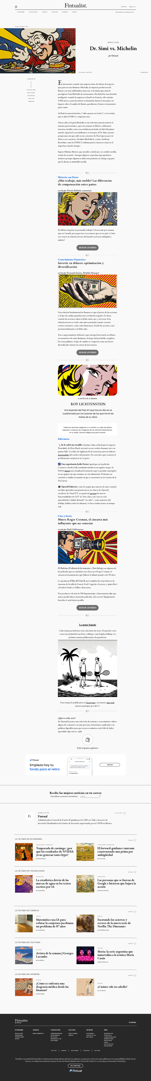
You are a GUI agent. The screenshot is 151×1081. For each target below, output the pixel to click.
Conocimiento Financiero (72, 259)
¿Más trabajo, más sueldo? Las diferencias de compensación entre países (85, 182)
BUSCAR (123, 6)
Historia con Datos (68, 177)
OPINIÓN (89, 1030)
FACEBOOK (31, 95)
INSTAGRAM (74, 1050)
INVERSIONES (19, 1037)
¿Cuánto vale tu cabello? (112, 987)
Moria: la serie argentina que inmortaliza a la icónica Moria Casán (115, 954)
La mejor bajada (87, 624)
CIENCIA (36, 1030)
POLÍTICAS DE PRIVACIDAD (108, 1045)
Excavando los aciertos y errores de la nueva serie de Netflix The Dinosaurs (114, 923)
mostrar (93, 493)
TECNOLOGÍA (55, 1030)
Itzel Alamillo (41, 994)
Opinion (38, 980)
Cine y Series (65, 516)
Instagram (90, 702)
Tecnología (33, 12)
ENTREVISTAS (108, 1033)
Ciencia (44, 12)
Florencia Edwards (103, 890)
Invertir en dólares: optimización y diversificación (81, 265)
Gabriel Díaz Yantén (104, 930)
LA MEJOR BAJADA (110, 1037)
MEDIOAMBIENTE (38, 1033)
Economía (21, 12)
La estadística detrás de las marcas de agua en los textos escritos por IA (53, 883)
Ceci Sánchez (102, 990)
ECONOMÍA (19, 1030)
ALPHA (17, 1039)
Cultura (55, 12)
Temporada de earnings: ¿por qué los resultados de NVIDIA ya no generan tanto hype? (55, 851)
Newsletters (24, 26)
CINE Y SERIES (72, 1033)
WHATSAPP (31, 93)
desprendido (63, 454)
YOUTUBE (97, 1050)
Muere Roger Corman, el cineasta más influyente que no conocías (83, 521)
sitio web (110, 702)
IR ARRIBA (132, 1022)
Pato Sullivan (41, 960)
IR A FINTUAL (75, 1066)
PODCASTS (108, 1035)
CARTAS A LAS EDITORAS (91, 1036)
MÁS (105, 1030)
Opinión (65, 12)
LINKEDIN (31, 101)
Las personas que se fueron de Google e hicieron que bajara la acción (116, 883)
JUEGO (74, 12)
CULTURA (71, 1030)
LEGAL (106, 1042)
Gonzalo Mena (41, 890)
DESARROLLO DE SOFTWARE (56, 1039)
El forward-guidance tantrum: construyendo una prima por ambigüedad (116, 851)
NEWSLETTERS (108, 1039)
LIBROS (70, 1035)
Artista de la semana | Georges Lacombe (54, 954)
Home (16, 26)
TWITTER (31, 98)
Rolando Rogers (42, 858)
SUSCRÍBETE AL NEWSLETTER (124, 12)
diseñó (67, 470)
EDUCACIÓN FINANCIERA (19, 1034)
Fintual (115, 55)
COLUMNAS (90, 1033)
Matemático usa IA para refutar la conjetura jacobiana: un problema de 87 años (55, 923)
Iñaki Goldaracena (103, 962)
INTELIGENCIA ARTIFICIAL (55, 1036)
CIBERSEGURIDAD (56, 1033)
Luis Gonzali (102, 858)
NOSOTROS (108, 1040)
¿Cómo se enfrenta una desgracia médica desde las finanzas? (52, 986)
